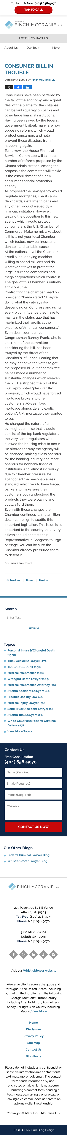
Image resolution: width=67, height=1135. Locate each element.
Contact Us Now (33, 827)
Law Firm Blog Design (33, 1130)
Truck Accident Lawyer (27, 661)
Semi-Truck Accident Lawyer (30, 709)
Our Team (33, 47)
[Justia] (43, 954)
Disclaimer (33, 1029)
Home (23, 38)
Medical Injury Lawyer (26, 703)
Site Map (33, 1043)
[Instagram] (23, 954)
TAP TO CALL (33, 9)
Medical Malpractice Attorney (31, 685)
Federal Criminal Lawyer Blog (28, 855)
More (56, 47)
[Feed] (53, 954)
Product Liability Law (25, 697)
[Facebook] (13, 954)
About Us (11, 47)
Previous (13, 580)
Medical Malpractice (25, 673)
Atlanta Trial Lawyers (25, 715)
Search (33, 628)
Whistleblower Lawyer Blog (27, 861)
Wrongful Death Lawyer (28, 679)
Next (43, 580)
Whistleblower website (39, 970)
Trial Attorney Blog (33, 24)
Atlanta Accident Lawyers (28, 691)
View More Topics (20, 731)
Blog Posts (33, 1056)
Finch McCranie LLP (46, 1113)
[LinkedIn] (33, 954)
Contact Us (39, 38)
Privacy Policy (34, 1036)
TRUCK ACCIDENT (24, 667)
